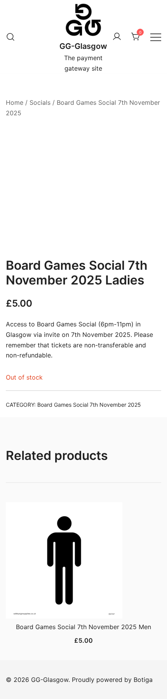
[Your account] (117, 37)
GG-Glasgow (83, 46)
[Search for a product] (10, 36)
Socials (40, 102)
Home (14, 102)
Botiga (143, 679)
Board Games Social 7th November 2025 (89, 404)
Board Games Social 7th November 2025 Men (83, 627)
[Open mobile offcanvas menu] (155, 37)
